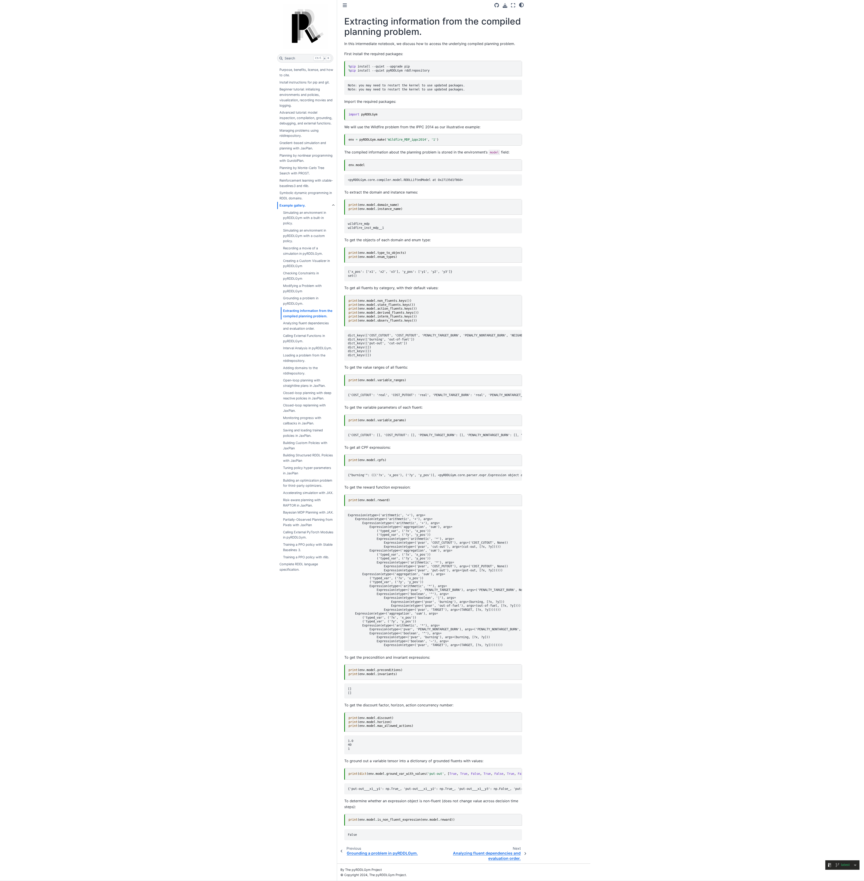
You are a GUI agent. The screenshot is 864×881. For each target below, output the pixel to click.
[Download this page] (505, 5)
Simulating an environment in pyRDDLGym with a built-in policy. (304, 218)
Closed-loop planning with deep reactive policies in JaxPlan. (307, 395)
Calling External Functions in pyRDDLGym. (304, 338)
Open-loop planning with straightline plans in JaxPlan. (304, 383)
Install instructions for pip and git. (304, 82)
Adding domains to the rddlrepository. (300, 370)
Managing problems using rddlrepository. (299, 133)
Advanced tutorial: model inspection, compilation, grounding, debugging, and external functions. (305, 117)
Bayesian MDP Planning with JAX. (308, 512)
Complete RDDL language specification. (298, 566)
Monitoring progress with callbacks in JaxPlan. (302, 420)
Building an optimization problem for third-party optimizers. (307, 483)
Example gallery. (292, 205)
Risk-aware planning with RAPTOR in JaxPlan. (302, 502)
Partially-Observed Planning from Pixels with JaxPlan (308, 522)
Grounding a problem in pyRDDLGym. (300, 300)
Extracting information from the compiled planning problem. (308, 313)
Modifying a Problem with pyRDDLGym (302, 288)
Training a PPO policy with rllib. (306, 557)
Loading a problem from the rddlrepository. (304, 358)
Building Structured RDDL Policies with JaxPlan (308, 457)
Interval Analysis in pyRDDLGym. (307, 348)
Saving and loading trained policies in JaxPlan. (303, 432)
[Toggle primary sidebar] (345, 5)
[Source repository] (497, 5)
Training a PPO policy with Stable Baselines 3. (308, 547)
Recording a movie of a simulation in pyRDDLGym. (303, 250)
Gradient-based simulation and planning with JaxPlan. (302, 145)
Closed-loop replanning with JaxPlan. (304, 407)
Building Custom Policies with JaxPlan (305, 445)
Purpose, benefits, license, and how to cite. (306, 72)
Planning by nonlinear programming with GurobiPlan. (306, 158)
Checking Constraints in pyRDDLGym (301, 275)
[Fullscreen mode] (513, 5)
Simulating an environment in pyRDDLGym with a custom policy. (304, 235)
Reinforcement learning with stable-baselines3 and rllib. (306, 183)
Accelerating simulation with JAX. (308, 493)
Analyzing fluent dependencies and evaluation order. (306, 325)
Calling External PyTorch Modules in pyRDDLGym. (308, 534)
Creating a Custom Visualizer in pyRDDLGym (306, 263)
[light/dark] (521, 5)
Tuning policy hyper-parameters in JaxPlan (307, 470)
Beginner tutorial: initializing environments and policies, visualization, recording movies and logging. (306, 97)
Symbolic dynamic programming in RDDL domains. (305, 195)
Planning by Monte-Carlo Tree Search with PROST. (301, 170)
